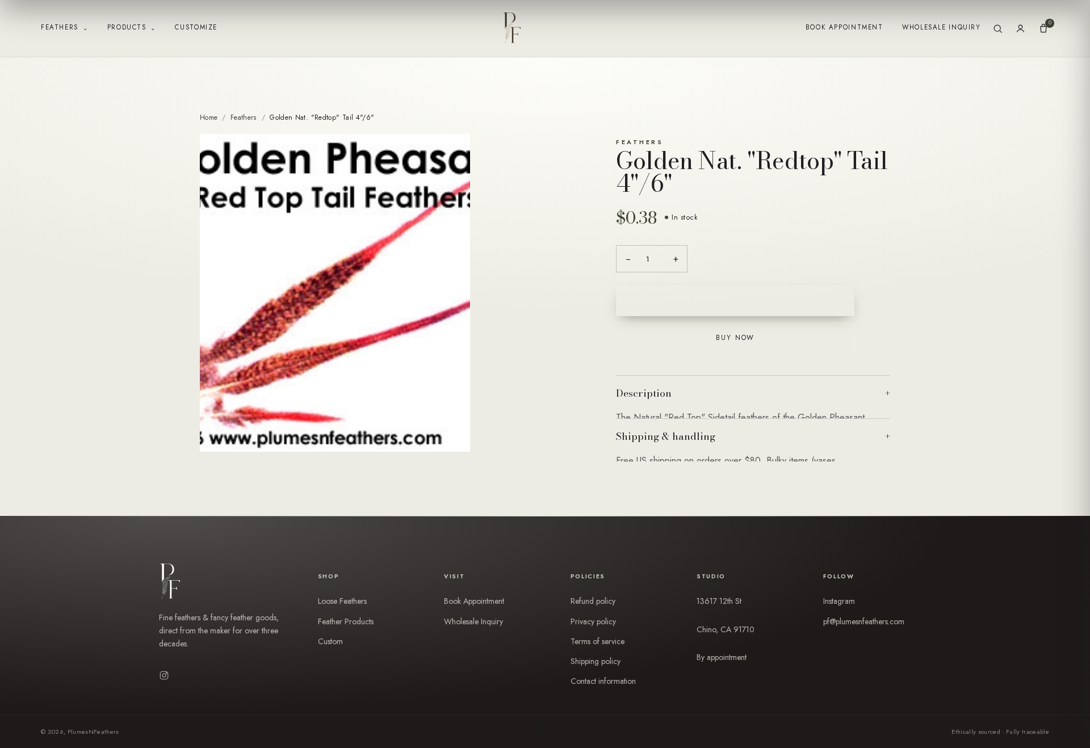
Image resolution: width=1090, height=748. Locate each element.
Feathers (64, 27)
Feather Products (346, 621)
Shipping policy (596, 661)
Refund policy (593, 601)
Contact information (603, 681)
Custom (330, 641)
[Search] (997, 28)
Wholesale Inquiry (941, 27)
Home (208, 117)
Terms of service (597, 641)
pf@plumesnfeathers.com (863, 621)
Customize (196, 27)
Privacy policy (593, 621)
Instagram (839, 601)
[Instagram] (164, 675)
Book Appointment (844, 27)
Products (131, 27)
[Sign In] (1020, 28)
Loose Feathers (342, 601)
